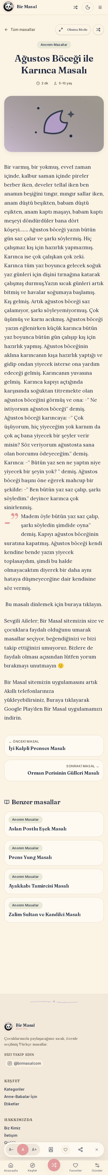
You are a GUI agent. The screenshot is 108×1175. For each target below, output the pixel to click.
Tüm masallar (22, 29)
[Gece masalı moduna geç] (88, 7)
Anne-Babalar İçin (20, 1096)
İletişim (10, 1135)
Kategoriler (14, 1089)
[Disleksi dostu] (51, 1149)
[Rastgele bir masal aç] (98, 29)
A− (11, 1149)
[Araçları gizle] (96, 1149)
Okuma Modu (77, 29)
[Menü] (100, 7)
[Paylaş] (80, 1149)
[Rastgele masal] (75, 7)
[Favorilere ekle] (65, 1149)
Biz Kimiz (12, 1128)
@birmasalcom (27, 1063)
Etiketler (11, 1104)
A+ (34, 1149)
